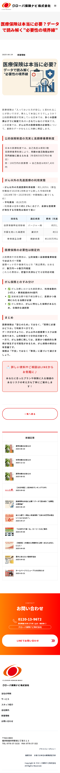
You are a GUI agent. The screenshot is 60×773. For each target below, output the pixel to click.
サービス (5, 699)
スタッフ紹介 (7, 704)
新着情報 (21, 54)
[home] (26, 5)
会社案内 (5, 710)
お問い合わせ (7, 721)
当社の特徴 (6, 693)
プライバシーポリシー (47, 749)
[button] (55, 5)
